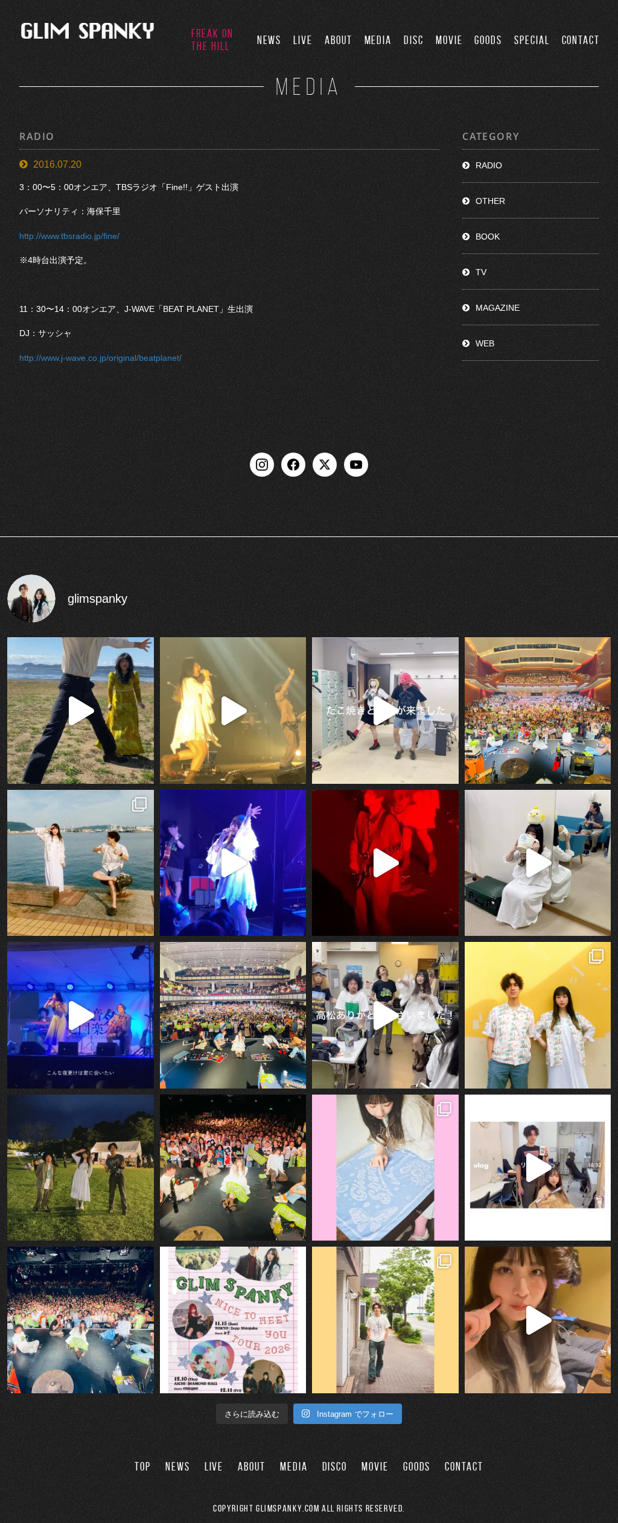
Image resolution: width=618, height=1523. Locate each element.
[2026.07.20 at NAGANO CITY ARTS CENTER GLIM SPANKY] (233, 710)
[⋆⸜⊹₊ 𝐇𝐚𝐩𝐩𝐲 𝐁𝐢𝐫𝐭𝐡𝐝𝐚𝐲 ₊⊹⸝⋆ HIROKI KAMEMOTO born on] (80, 710)
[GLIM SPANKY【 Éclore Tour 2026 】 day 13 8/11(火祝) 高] (385, 1168)
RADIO (489, 165)
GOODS (488, 40)
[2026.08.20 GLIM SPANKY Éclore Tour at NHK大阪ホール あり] (385, 710)
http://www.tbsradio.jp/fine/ (69, 236)
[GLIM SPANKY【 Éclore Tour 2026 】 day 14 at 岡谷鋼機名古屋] (233, 1015)
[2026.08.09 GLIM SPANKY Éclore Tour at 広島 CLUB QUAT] (538, 1168)
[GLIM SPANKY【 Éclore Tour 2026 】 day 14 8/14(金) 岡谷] (538, 1015)
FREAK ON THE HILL (212, 39)
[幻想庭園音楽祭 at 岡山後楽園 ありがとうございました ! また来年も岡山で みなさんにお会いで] (80, 1168)
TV (481, 272)
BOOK (488, 236)
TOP (143, 1466)
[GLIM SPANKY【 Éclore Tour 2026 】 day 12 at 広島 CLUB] (80, 1320)
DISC (414, 40)
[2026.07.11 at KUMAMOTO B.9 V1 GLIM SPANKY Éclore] (538, 1320)
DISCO (335, 1466)
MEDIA (378, 40)
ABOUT (338, 40)
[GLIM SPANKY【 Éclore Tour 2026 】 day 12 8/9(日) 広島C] (385, 1320)
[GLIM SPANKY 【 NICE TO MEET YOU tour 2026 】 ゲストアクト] (233, 1320)
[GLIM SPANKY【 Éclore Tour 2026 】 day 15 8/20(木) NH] (80, 863)
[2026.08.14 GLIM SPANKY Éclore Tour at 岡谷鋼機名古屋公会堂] (538, 863)
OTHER (490, 201)
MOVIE (449, 40)
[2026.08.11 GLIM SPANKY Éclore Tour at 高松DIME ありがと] (385, 1015)
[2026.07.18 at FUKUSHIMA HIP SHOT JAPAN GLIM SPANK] (233, 863)
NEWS (269, 40)
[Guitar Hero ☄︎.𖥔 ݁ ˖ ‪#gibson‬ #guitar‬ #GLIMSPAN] (385, 863)
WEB (485, 343)
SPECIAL (531, 40)
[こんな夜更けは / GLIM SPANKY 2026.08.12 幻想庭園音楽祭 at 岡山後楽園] (80, 1015)
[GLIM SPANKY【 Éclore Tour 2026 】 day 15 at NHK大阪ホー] (538, 710)
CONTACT (581, 40)
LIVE (303, 40)
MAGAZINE (498, 308)
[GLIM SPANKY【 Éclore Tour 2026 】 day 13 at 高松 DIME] (233, 1168)
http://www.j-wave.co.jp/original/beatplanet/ (100, 358)
